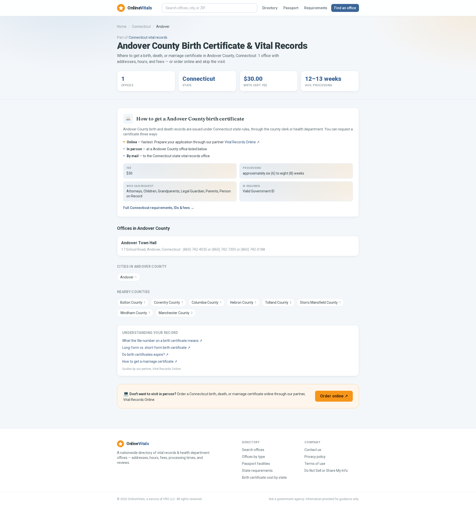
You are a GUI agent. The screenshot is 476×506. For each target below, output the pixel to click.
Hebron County (243, 302)
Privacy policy (315, 457)
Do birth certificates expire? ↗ (145, 355)
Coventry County (168, 302)
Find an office (345, 8)
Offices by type (253, 457)
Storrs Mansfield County (320, 302)
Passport (290, 8)
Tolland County (278, 302)
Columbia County (207, 302)
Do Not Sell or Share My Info (326, 471)
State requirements (257, 471)
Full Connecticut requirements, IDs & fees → (158, 208)
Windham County (135, 313)
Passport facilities (256, 464)
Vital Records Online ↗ (242, 142)
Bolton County (133, 302)
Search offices (253, 450)
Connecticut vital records (148, 37)
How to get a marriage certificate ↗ (149, 361)
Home (121, 27)
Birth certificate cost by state (264, 477)
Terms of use (314, 464)
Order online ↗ (334, 396)
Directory (269, 8)
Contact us (312, 450)
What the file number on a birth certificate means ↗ (162, 341)
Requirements (315, 8)
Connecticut (141, 27)
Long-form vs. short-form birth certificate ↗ (156, 348)
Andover (128, 277)
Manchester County (176, 313)
